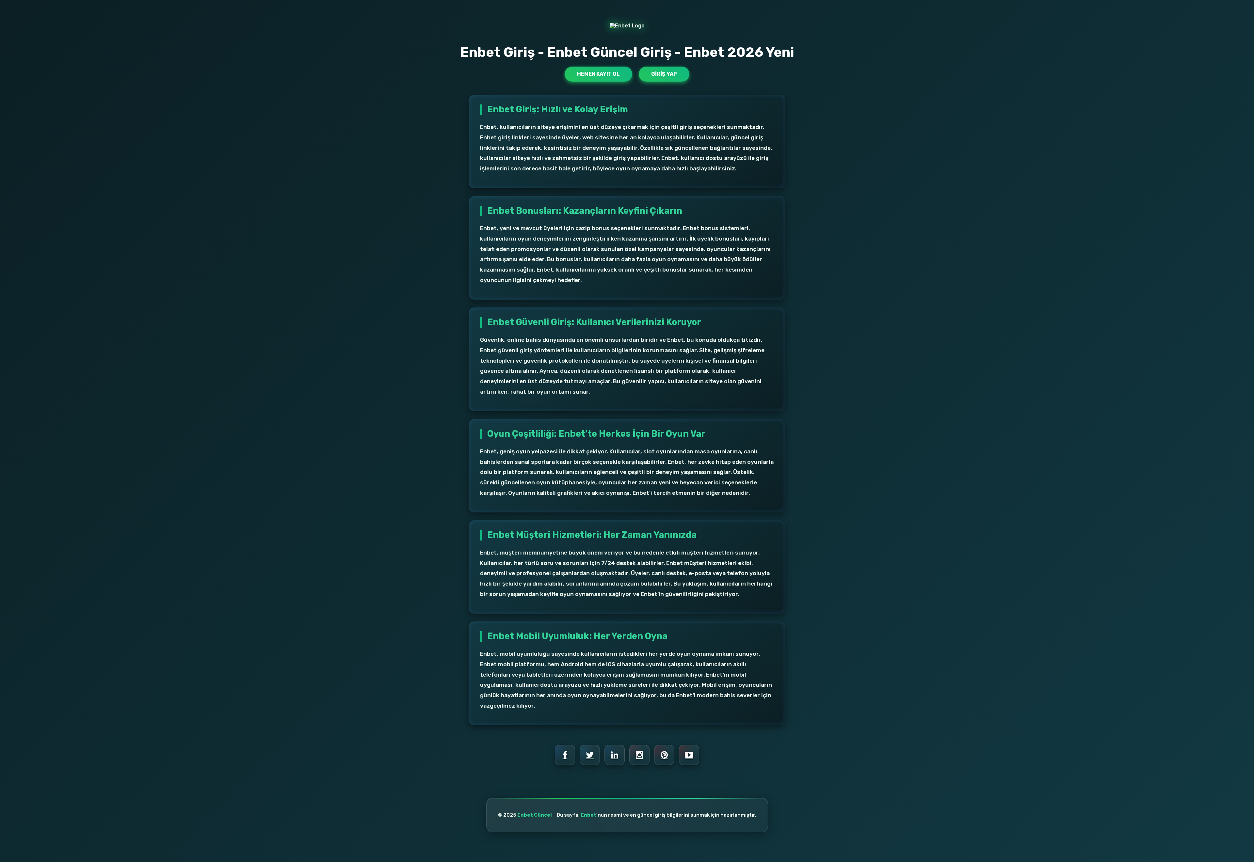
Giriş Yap (664, 74)
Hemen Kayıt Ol (598, 74)
